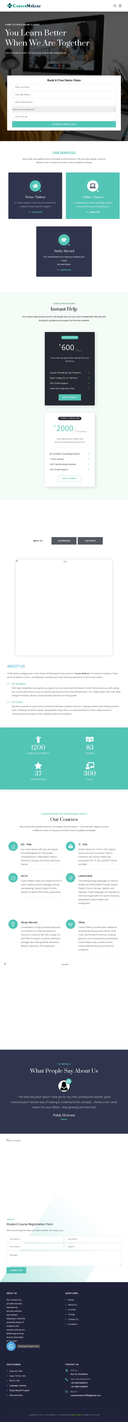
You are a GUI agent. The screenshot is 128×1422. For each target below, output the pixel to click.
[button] (11, 1346)
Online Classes (92, 197)
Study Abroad (64, 251)
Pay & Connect (69, 397)
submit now (16, 1270)
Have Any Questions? (80, 1379)
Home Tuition (35, 197)
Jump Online (77, 1414)
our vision (90, 541)
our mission (64, 541)
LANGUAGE (85, 875)
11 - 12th (83, 844)
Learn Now (36, 212)
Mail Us (74, 1391)
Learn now (65, 270)
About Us (37, 541)
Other (81, 922)
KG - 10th (26, 844)
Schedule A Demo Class (64, 124)
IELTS (24, 875)
